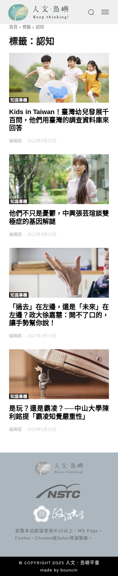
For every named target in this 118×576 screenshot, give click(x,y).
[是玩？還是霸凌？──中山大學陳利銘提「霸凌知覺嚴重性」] (59, 374)
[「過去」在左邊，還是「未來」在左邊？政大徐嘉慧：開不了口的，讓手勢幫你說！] (59, 273)
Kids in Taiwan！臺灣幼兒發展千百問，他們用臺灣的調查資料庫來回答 (59, 120)
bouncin (69, 570)
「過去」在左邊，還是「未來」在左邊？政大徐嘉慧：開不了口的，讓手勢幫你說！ (59, 315)
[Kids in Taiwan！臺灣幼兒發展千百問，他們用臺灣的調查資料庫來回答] (59, 78)
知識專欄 (18, 100)
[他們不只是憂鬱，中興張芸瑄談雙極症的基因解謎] (59, 179)
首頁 (13, 27)
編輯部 (15, 140)
